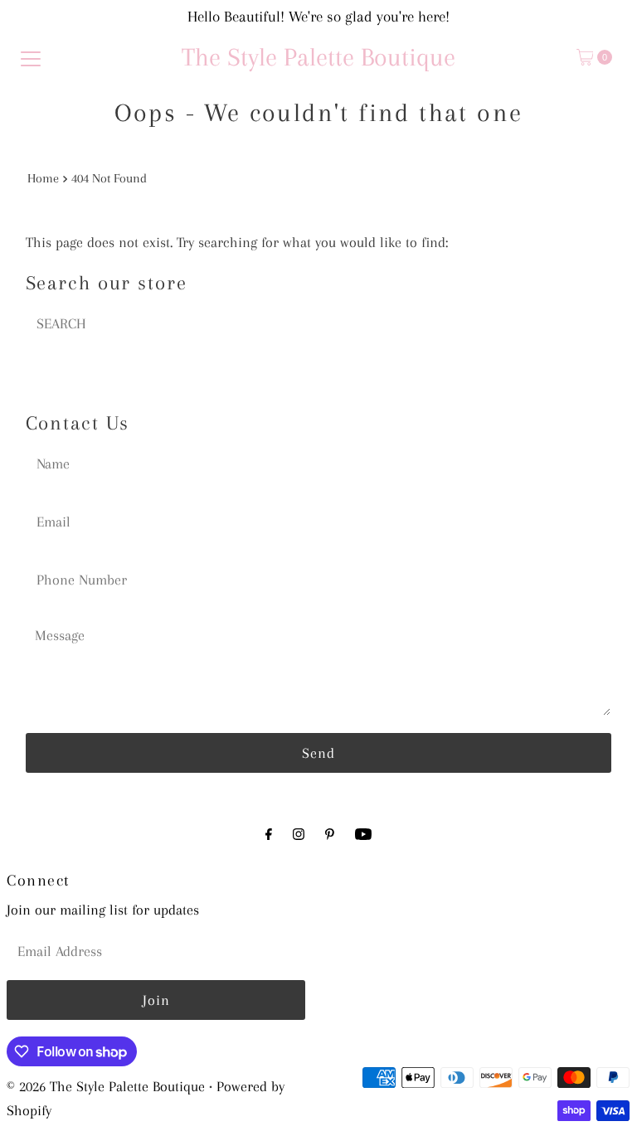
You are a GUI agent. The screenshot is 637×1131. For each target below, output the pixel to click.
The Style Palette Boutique (318, 56)
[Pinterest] (329, 835)
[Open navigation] (30, 57)
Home (43, 178)
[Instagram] (298, 835)
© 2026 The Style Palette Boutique (106, 1086)
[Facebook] (268, 835)
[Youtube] (363, 835)
